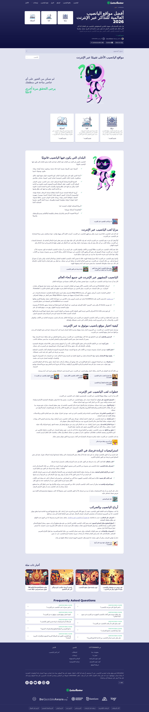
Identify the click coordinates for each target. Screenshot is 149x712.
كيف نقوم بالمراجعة (95, 658)
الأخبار (27, 3)
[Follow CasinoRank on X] (39, 682)
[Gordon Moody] (77, 699)
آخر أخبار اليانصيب (54, 652)
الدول (52, 3)
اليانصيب (75, 3)
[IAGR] (114, 699)
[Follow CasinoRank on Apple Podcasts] (27, 682)
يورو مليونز (110, 299)
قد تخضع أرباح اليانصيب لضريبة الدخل (78, 517)
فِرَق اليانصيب (44, 3)
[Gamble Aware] (54, 699)
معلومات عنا (95, 652)
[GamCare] (92, 699)
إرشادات (35, 3)
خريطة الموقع (95, 665)
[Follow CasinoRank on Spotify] (31, 682)
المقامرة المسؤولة (74, 658)
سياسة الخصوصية (74, 662)
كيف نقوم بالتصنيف (94, 662)
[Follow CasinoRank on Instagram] (43, 682)
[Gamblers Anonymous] (104, 699)
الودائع (58, 3)
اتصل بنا (95, 655)
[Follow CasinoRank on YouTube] (35, 682)
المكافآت (74, 652)
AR (122, 682)
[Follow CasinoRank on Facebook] (48, 682)
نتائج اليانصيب (67, 3)
